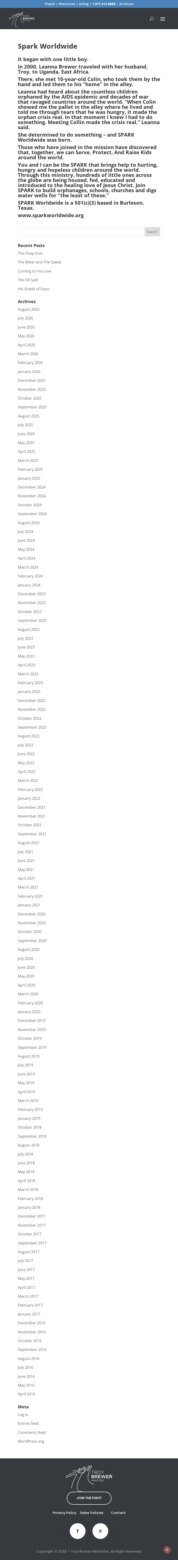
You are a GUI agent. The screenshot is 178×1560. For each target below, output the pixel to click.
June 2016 (26, 1376)
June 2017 (26, 1269)
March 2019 (28, 1100)
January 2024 (29, 585)
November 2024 (32, 495)
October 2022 (29, 718)
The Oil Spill (28, 279)
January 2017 (29, 1314)
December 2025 (31, 380)
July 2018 (25, 1154)
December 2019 (31, 1020)
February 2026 (30, 362)
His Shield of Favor (34, 288)
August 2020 (28, 949)
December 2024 (31, 487)
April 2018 (26, 1180)
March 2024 (28, 567)
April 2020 (26, 985)
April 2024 (26, 558)
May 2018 (26, 1171)
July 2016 (25, 1367)
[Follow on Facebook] (78, 1531)
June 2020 (26, 967)
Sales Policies (91, 1512)
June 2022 (26, 753)
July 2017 (25, 1260)
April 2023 (26, 664)
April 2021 (26, 878)
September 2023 (32, 620)
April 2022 (26, 771)
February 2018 (30, 1198)
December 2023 (31, 593)
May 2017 (26, 1278)
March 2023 (28, 674)
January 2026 (29, 371)
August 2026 (28, 309)
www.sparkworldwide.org (51, 215)
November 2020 (32, 922)
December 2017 (31, 1216)
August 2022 (28, 736)
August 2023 (28, 629)
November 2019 (32, 1029)
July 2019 (25, 1065)
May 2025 (26, 442)
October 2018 (29, 1127)
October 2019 (29, 1038)
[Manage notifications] (167, 1550)
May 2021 (26, 869)
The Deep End (30, 253)
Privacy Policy (64, 1512)
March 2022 (28, 780)
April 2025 (26, 451)
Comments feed (32, 1432)
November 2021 (32, 816)
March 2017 (28, 1296)
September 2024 (32, 513)
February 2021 (30, 896)
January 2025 (29, 478)
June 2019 (26, 1074)
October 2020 (29, 931)
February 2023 (30, 682)
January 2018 (29, 1207)
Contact (118, 1512)
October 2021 (29, 824)
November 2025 (32, 389)
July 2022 (25, 745)
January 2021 (29, 905)
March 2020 (28, 993)
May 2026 (26, 335)
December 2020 (31, 914)
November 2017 (32, 1225)
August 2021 (28, 842)
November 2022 (32, 709)
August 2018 (28, 1145)
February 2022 (30, 789)
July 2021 (25, 851)
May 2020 (26, 976)
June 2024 (26, 540)
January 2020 (29, 1011)
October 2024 (29, 504)
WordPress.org (31, 1441)
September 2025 (32, 407)
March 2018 (28, 1189)
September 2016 (32, 1349)
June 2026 (26, 327)
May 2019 (26, 1082)
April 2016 (26, 1394)
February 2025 (30, 469)
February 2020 (30, 1003)
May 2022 (26, 762)
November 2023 (32, 602)
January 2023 (29, 691)
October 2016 (29, 1340)
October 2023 (29, 611)
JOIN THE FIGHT (89, 1498)
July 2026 (25, 318)
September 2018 (32, 1136)
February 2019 (30, 1109)
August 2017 (28, 1251)
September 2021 (32, 833)
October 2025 (29, 398)
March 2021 (28, 887)
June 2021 (26, 860)
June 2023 (26, 647)
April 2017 (26, 1287)
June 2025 (26, 433)
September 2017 (32, 1243)
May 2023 (26, 656)
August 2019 (28, 1056)
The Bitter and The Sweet (39, 262)
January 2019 (29, 1118)
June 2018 (26, 1162)
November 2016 (32, 1331)
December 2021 (31, 807)
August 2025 (28, 416)
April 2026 (26, 345)
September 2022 (32, 727)
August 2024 (28, 522)
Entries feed (28, 1423)
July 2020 (25, 958)
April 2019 (26, 1091)
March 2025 (28, 460)
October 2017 (29, 1234)
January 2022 (29, 798)
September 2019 (32, 1047)
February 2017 (30, 1305)
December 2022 (31, 700)
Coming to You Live (34, 271)
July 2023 (25, 638)
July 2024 (25, 531)
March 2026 (28, 353)
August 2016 (28, 1358)
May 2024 (26, 549)
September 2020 (32, 940)
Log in (23, 1414)
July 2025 (25, 424)
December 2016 (31, 1322)
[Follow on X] (100, 1531)
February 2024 (30, 576)
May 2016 (26, 1385)
